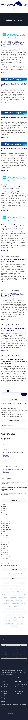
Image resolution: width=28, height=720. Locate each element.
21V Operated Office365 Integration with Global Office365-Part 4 (13, 295)
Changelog (19, 691)
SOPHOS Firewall (7, 559)
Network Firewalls (7, 542)
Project (4, 693)
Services (5, 687)
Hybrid (23, 603)
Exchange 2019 (6, 525)
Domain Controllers (17, 594)
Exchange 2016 (6, 523)
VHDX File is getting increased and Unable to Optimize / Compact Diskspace (14, 404)
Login (4, 698)
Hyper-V (9, 606)
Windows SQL (14, 626)
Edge (25, 594)
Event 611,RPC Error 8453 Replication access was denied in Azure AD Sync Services (12, 44)
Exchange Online (6, 527)
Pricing (4, 691)
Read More (4, 73)
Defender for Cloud (21, 591)
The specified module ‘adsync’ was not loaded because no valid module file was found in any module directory (13, 187)
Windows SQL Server (8, 563)
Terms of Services (21, 684)
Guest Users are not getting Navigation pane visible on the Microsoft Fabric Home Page (14, 407)
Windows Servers (7, 561)
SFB (22, 620)
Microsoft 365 (6, 533)
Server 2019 (6, 554)
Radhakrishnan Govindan (10, 466)
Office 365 (5, 544)
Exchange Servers (7, 529)
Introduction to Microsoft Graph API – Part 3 (14, 149)
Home (9, 24)
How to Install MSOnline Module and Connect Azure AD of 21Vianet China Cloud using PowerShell (14, 361)
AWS (4, 510)
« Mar (13, 664)
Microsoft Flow (6, 536)
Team (4, 689)
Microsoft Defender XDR (9, 609)
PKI (13, 615)
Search (23, 394)
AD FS (4, 506)
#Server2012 (6, 583)
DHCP (3, 594)
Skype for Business (9, 623)
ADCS (13, 586)
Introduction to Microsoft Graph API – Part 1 (14, 85)
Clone (13, 591)
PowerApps (19, 615)
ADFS (24, 586)
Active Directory (6, 586)
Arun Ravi (5, 450)
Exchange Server (16, 603)
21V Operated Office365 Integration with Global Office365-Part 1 (13, 329)
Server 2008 (6, 548)
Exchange (5, 597)
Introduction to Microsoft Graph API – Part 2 (14, 118)
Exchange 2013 (6, 521)
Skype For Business (7, 557)
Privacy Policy (20, 687)
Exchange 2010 (6, 519)
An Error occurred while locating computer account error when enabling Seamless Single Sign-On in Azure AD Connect (14, 227)
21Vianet (14, 583)
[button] (14, 9)
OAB (24, 612)
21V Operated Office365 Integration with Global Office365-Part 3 (13, 260)
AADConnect (21, 583)
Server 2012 (6, 550)
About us (5, 684)
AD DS (4, 504)
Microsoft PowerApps (8, 540)
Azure (4, 512)
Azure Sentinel (6, 591)
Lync (4, 531)
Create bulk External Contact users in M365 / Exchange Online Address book (14, 411)
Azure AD (5, 515)
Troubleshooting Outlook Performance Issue (11, 416)
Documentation (21, 689)
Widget (18, 693)
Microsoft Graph (6, 538)
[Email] (6, 456)
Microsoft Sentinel (16, 612)
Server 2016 (6, 552)
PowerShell (5, 546)
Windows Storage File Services (10, 565)
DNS (9, 594)
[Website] (8, 456)
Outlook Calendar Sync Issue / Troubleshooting (12, 414)
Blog (13, 24)
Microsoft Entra (20, 609)
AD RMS (5, 508)
